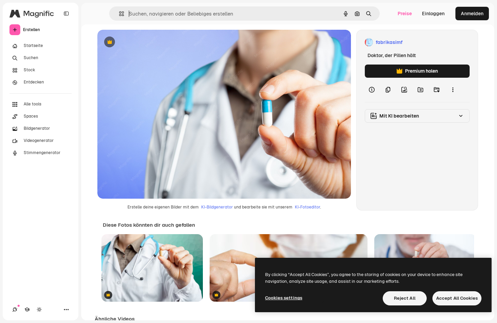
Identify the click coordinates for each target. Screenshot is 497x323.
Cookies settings (283, 298)
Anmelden (472, 13)
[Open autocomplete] (119, 13)
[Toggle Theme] (39, 309)
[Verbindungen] (14, 309)
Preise (405, 13)
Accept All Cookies (457, 298)
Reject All (405, 298)
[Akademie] (27, 309)
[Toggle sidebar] (66, 13)
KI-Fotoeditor (307, 207)
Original (140, 42)
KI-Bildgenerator (217, 207)
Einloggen (433, 13)
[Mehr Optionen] (452, 90)
